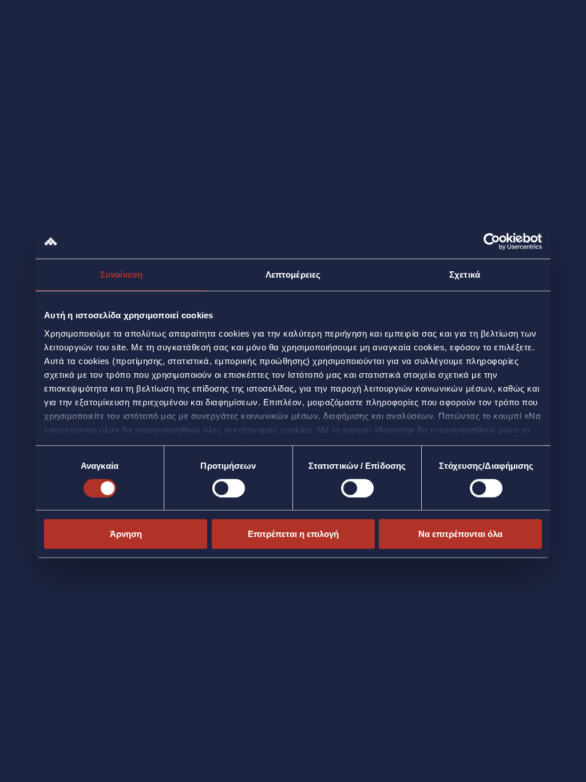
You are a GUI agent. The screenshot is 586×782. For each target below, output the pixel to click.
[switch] (228, 488)
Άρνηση (126, 534)
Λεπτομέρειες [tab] (293, 274)
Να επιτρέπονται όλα (460, 534)
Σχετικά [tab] (464, 274)
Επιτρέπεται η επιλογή (293, 534)
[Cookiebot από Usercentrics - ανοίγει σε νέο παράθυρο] (492, 241)
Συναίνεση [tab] (121, 274)
